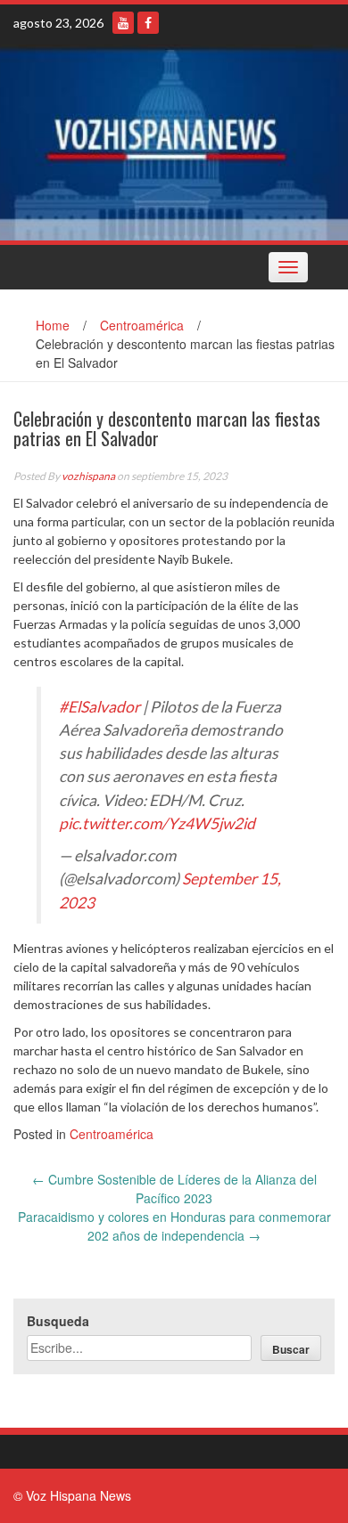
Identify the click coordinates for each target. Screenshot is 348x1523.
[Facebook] (148, 23)
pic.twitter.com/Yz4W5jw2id (157, 823)
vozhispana (88, 476)
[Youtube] (123, 23)
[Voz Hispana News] (174, 142)
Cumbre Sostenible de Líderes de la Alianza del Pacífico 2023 (174, 1188)
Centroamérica (142, 325)
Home (53, 325)
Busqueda (58, 1321)
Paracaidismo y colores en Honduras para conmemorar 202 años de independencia (174, 1226)
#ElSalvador (99, 706)
